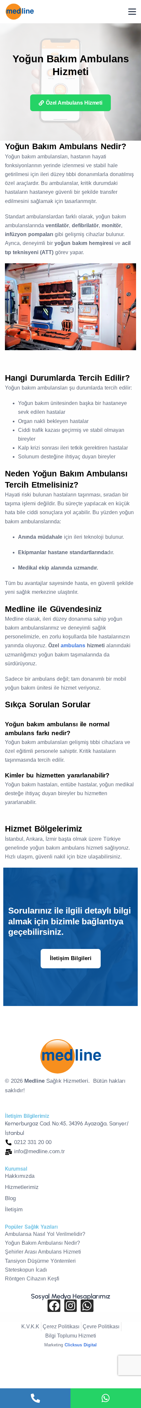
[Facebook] (54, 1305)
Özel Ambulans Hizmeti (74, 103)
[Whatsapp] (87, 1305)
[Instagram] (70, 1305)
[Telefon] (35, 1398)
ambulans (74, 645)
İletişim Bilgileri (70, 958)
